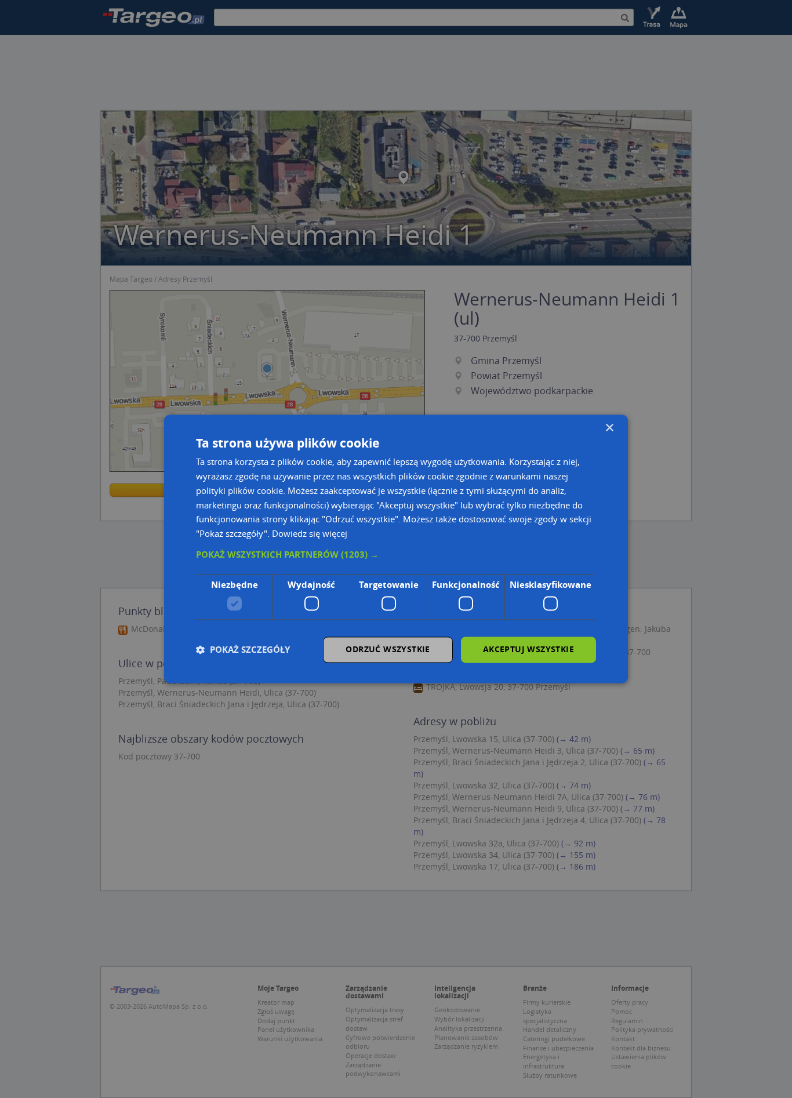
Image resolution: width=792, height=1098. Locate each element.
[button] (396, 555)
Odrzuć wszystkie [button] (388, 649)
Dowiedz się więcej (309, 534)
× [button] (609, 428)
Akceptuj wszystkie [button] (528, 649)
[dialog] (396, 549)
